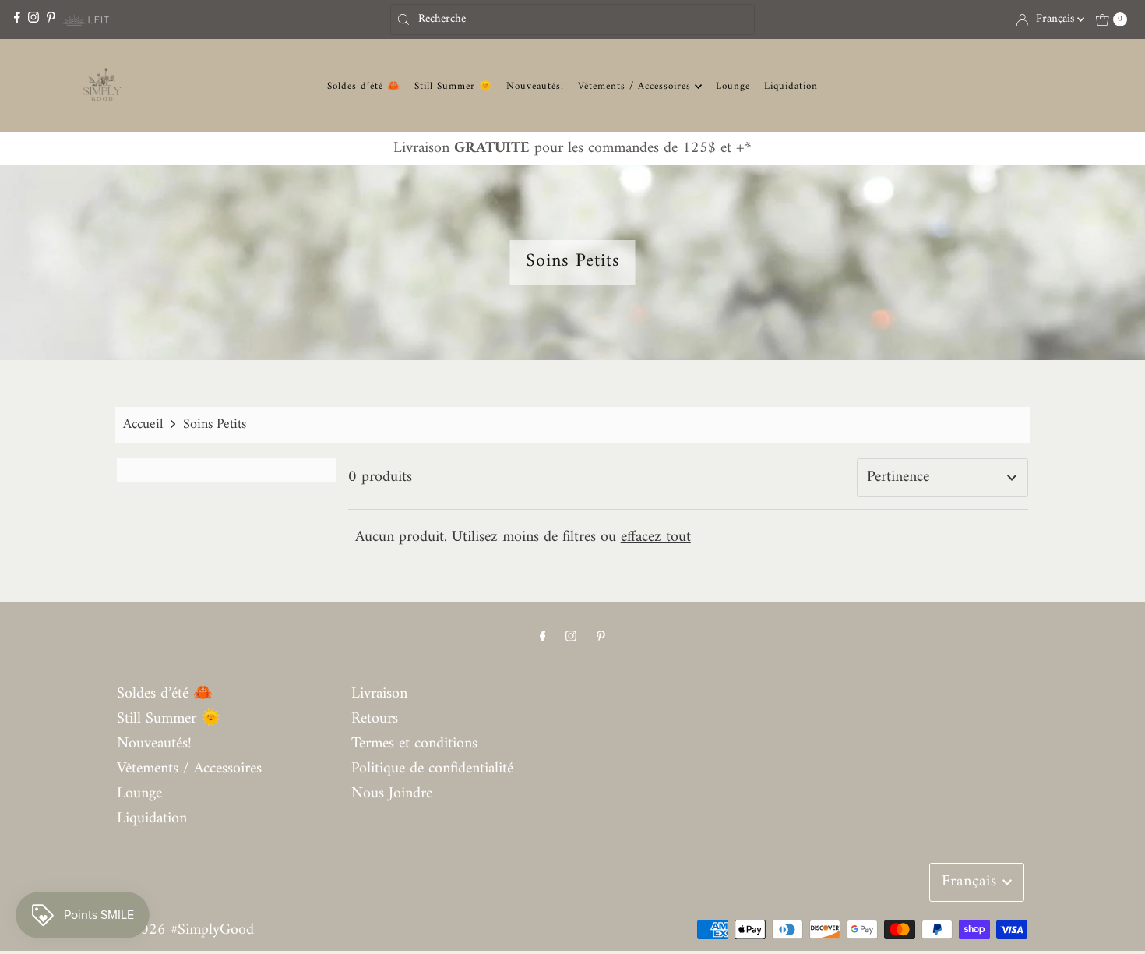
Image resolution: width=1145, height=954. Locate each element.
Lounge (733, 86)
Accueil (143, 424)
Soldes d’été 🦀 (363, 86)
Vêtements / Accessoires (636, 86)
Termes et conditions (414, 744)
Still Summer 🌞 (453, 86)
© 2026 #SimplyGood (185, 930)
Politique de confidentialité (432, 769)
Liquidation (791, 86)
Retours (374, 719)
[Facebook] (17, 19)
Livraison (379, 694)
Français (1056, 19)
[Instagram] (33, 19)
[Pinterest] (51, 19)
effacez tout (656, 537)
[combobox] (572, 19)
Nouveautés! (535, 86)
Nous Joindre (391, 793)
